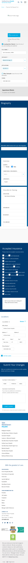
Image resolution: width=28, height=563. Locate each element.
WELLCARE (7, 294)
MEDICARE (21, 275)
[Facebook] (2, 523)
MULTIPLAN (8, 278)
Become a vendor (6, 486)
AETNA (6, 256)
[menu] (25, 2)
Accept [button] (4, 561)
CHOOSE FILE (14, 35)
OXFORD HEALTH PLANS (11, 280)
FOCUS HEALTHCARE (10, 272)
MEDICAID (13, 275)
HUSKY (7, 275)
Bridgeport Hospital (6, 430)
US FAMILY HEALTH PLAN (11, 291)
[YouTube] (7, 523)
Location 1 (6, 322)
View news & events (6, 484)
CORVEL (18, 267)
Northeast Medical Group (7, 456)
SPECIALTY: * (5, 57)
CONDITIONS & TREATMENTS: (10, 171)
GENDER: (5, 164)
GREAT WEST (21, 272)
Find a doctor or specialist (8, 474)
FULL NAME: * (5, 49)
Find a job (4, 476)
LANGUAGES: (6, 179)
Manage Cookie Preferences (8, 508)
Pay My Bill (4, 481)
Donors (3, 500)
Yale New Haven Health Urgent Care (10, 445)
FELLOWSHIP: (6, 222)
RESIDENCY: (6, 215)
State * (11, 339)
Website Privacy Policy (13, 556)
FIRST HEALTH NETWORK (11, 269)
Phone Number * (6, 346)
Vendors (3, 505)
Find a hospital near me (7, 471)
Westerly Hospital (5, 448)
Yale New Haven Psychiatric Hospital (10, 440)
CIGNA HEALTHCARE (10, 261)
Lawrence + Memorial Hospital (8, 438)
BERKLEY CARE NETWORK (12, 258)
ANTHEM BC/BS (15, 256)
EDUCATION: (6, 193)
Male (15, 166)
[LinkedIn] (10, 523)
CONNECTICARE (9, 267)
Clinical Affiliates (5, 453)
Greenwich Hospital (6, 435)
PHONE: (3, 78)
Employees (4, 497)
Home (2, 7)
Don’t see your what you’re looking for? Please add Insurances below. (13, 301)
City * (3, 339)
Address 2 (16, 332)
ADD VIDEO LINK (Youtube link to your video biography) (13, 145)
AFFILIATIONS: (5, 65)
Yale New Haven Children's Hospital (9, 433)
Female (7, 166)
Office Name (5, 325)
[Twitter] (5, 523)
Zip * (19, 339)
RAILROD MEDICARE (10, 283)
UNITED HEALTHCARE (10, 289)
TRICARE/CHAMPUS (10, 286)
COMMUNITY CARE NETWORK (12, 264)
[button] (11, 60)
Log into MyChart (5, 479)
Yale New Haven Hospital (7, 450)
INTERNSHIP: (6, 207)
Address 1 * (5, 332)
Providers (4, 492)
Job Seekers (4, 495)
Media (3, 502)
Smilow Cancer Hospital (7, 443)
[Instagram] (12, 523)
